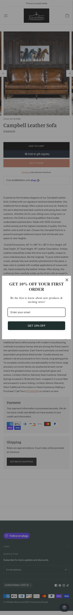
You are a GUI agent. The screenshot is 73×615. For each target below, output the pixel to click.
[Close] (67, 280)
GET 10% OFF (36, 325)
